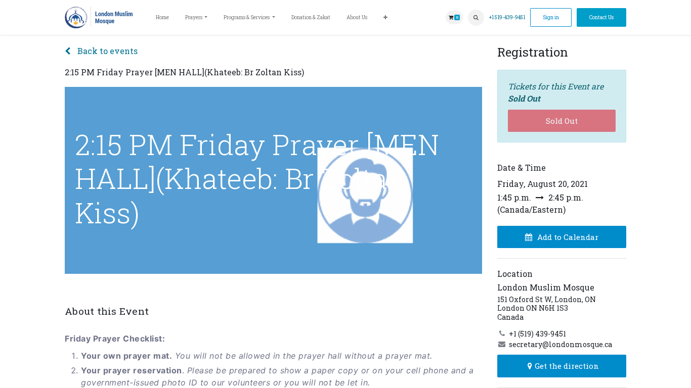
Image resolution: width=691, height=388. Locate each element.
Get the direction (567, 366)
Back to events (106, 50)
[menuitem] (162, 17)
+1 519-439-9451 (507, 17)
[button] (476, 18)
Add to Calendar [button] (567, 237)
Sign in (551, 17)
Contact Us (601, 17)
